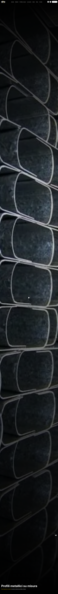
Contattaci (53, 1)
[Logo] (5, 2)
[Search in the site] (50, 2)
